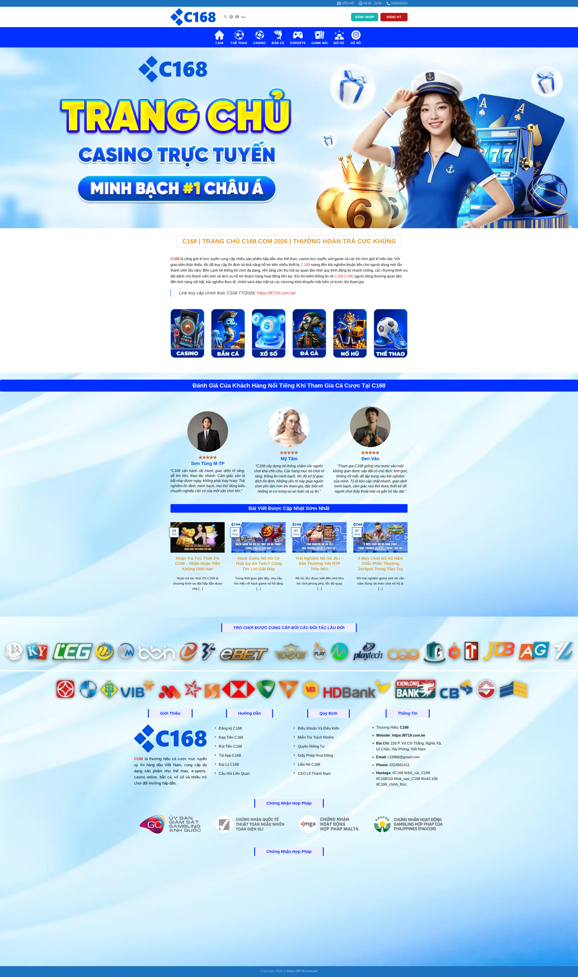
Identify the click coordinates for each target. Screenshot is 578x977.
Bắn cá (278, 43)
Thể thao (239, 43)
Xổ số (356, 43)
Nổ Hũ (339, 43)
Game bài (319, 43)
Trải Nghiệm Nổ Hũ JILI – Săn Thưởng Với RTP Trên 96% (319, 563)
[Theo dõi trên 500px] (243, 17)
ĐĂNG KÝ (394, 17)
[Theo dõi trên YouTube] (237, 17)
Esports (297, 43)
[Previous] (169, 562)
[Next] (408, 562)
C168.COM (343, 276)
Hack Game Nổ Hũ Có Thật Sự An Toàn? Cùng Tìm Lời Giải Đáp (258, 563)
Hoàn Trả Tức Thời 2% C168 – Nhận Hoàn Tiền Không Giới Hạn (197, 563)
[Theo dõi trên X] (225, 17)
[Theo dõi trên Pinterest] (231, 17)
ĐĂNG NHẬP (364, 17)
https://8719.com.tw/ (276, 293)
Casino (259, 43)
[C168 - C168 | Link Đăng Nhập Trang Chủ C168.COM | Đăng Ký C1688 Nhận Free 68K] (193, 17)
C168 (219, 43)
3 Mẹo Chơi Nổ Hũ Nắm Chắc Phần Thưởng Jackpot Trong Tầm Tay (380, 563)
